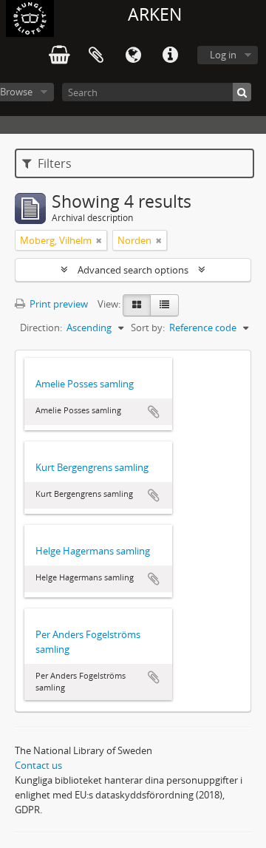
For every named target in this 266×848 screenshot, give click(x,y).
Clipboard (96, 55)
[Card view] (137, 305)
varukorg (59, 55)
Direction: (41, 327)
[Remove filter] (99, 240)
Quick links (169, 55)
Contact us (38, 765)
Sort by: (148, 327)
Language (133, 55)
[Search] (242, 92)
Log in (223, 54)
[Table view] (164, 305)
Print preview (57, 304)
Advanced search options (133, 270)
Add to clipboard (153, 411)
